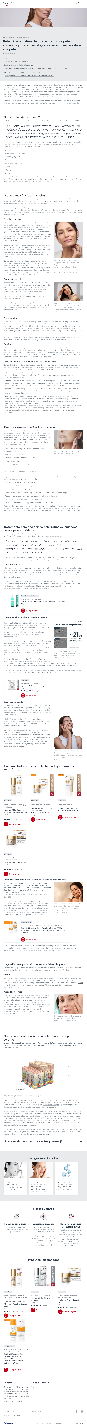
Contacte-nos (37, 1387)
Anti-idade (24, 37)
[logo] (7, 4)
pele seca (56, 354)
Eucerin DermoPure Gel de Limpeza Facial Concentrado (29, 581)
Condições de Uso (26, 1411)
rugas (37, 340)
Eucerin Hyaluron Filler (19, 719)
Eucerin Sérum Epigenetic (17, 621)
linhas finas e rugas (51, 1105)
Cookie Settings (10, 1411)
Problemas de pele (10, 37)
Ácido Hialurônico (33, 730)
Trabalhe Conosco (43, 1423)
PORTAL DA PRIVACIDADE (15, 1415)
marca (38, 1411)
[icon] (76, 1411)
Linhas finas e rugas (13, 461)
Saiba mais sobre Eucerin (15, 1401)
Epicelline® (31, 628)
